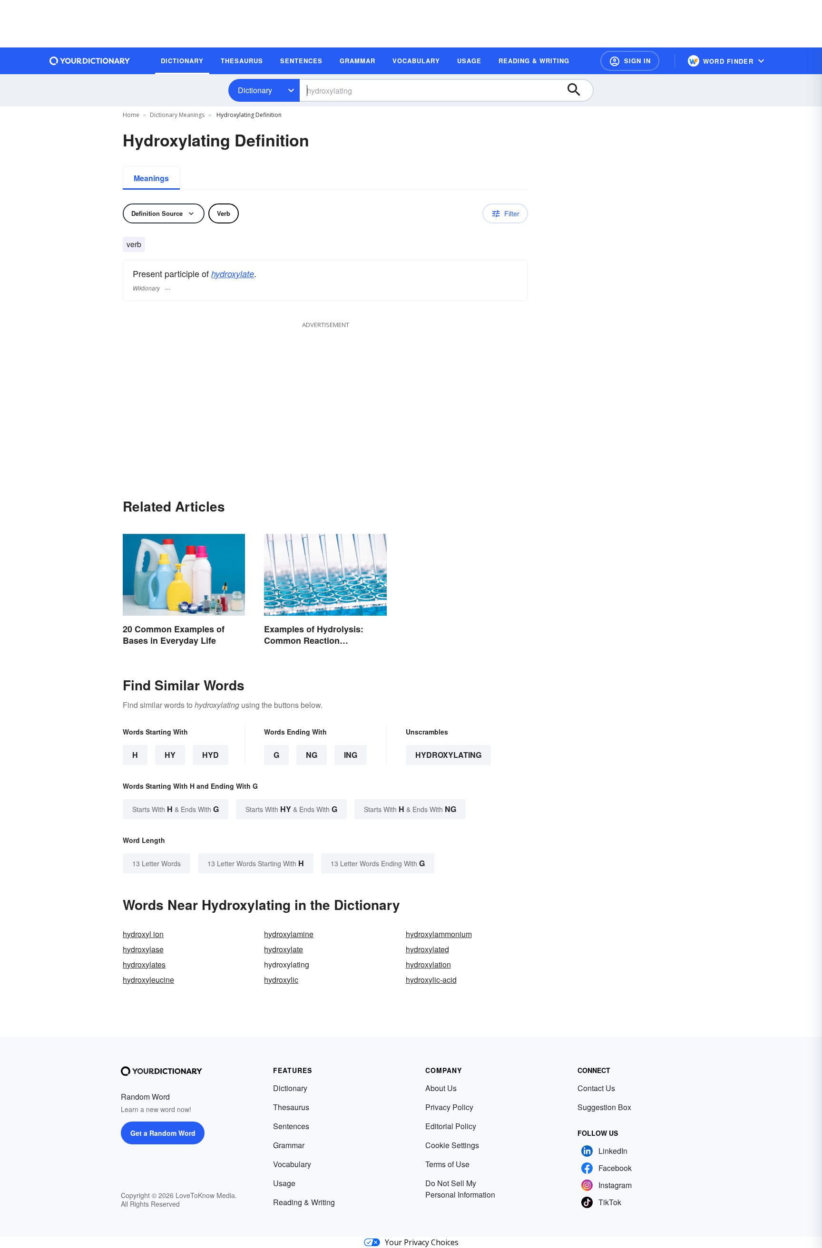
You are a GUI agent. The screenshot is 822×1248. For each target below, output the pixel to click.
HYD (210, 754)
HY (170, 754)
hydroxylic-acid (431, 979)
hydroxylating (448, 754)
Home (131, 115)
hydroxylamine (288, 934)
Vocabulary (292, 1164)
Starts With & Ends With (175, 808)
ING (350, 754)
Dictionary (255, 90)
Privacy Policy (449, 1107)
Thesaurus (291, 1107)
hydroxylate (232, 274)
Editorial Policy (450, 1126)
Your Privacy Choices (422, 1242)
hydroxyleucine (148, 979)
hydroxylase (143, 949)
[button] (629, 61)
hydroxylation (428, 964)
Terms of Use (447, 1164)
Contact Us (596, 1088)
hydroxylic (281, 979)
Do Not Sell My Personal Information (460, 1189)
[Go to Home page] (89, 61)
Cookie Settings (452, 1145)
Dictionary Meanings (177, 115)
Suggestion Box (604, 1107)
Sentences (291, 1126)
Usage (284, 1183)
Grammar (288, 1145)
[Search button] (578, 90)
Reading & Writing (304, 1202)
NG (311, 754)
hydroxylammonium (439, 934)
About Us (441, 1088)
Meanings (151, 178)
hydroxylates (144, 964)
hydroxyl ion (143, 934)
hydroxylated (427, 949)
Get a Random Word (163, 1133)
